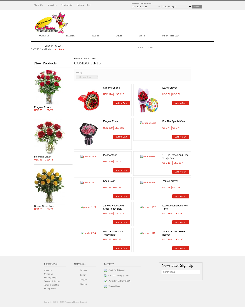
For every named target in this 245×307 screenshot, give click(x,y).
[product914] (88, 233)
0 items (59, 48)
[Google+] (76, 280)
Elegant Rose (110, 121)
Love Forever (169, 87)
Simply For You (111, 87)
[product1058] (88, 133)
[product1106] (88, 207)
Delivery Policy (50, 277)
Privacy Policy (84, 4)
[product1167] (148, 207)
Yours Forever (170, 180)
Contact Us (52, 4)
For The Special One (173, 121)
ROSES (95, 35)
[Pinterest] (76, 284)
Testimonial (67, 4)
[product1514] (147, 100)
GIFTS (142, 35)
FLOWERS (71, 35)
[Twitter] (76, 275)
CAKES (119, 35)
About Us (38, 4)
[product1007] (88, 182)
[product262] (147, 182)
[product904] (147, 156)
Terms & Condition (51, 284)
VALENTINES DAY (170, 35)
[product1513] (148, 122)
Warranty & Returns (52, 281)
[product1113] (148, 233)
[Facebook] (76, 270)
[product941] (88, 100)
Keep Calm (109, 180)
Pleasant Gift (110, 155)
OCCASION (44, 35)
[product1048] (88, 156)
